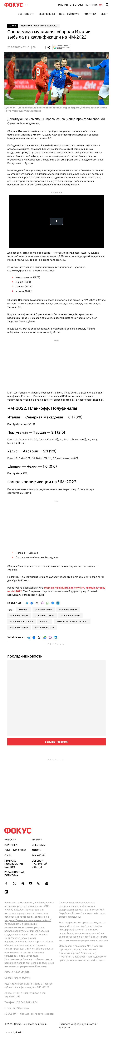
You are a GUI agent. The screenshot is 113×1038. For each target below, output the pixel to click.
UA (100, 5)
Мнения (63, 5)
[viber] (38, 883)
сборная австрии (45, 627)
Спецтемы (76, 5)
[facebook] (6, 883)
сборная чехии (44, 609)
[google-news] (46, 883)
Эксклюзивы (47, 14)
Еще (103, 14)
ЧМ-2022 (45, 621)
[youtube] (30, 883)
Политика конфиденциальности (77, 1023)
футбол (24, 609)
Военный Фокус (69, 14)
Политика (90, 14)
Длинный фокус (15, 850)
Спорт (13, 26)
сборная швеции (71, 615)
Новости (10, 839)
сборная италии (68, 609)
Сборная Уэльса (19, 627)
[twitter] (14, 883)
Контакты (64, 1027)
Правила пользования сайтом (13, 863)
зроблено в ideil (13, 1032)
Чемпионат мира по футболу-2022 (39, 26)
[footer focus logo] (17, 831)
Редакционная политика (14, 874)
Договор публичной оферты (39, 863)
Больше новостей (56, 741)
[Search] (107, 4)
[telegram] (22, 883)
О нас (8, 855)
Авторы (36, 850)
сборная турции (19, 615)
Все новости (26, 14)
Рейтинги (91, 5)
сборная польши (45, 615)
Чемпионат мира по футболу (73, 621)
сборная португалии (22, 621)
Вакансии (38, 855)
